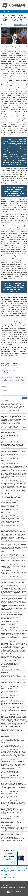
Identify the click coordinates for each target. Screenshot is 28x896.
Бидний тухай (4, 884)
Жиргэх (24, 25)
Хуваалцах (17, 25)
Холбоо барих (5, 885)
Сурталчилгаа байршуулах (15, 884)
